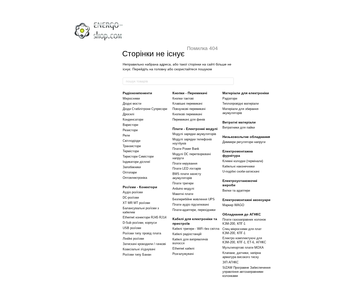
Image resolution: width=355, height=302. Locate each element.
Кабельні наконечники (238, 166)
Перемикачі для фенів (188, 119)
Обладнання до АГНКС (241, 214)
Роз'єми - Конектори (140, 187)
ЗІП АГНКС (230, 262)
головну (160, 69)
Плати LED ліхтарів (186, 168)
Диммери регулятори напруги (243, 142)
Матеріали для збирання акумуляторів (240, 111)
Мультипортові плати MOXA (243, 247)
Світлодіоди (131, 141)
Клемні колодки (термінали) (242, 161)
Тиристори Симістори (138, 156)
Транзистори (132, 146)
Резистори (130, 130)
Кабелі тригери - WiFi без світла (195, 228)
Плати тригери (182, 183)
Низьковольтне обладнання (246, 137)
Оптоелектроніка (135, 178)
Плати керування (184, 163)
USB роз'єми (132, 228)
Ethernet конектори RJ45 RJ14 (144, 217)
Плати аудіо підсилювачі (190, 204)
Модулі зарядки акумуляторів (194, 134)
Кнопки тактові (183, 98)
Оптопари (130, 172)
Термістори (131, 151)
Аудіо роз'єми (133, 192)
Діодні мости (132, 103)
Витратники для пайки (238, 127)
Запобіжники (132, 167)
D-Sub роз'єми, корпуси (140, 222)
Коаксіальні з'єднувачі (139, 249)
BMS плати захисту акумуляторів (186, 176)
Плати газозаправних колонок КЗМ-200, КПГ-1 (244, 221)
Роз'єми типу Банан (137, 254)
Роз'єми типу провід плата (142, 233)
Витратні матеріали (239, 122)
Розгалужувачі (183, 254)
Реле (126, 135)
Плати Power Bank (185, 149)
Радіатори (229, 98)
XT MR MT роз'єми (136, 203)
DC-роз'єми (131, 197)
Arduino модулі (183, 188)
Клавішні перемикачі (187, 103)
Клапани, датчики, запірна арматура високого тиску (241, 255)
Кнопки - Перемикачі (189, 93)
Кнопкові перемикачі (187, 114)
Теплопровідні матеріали (240, 103)
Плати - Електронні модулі (195, 129)
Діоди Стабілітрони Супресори (145, 109)
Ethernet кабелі (183, 248)
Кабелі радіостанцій (186, 234)
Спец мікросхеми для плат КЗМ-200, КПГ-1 (242, 231)
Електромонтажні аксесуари (246, 200)
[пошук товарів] (230, 81)
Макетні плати (182, 194)
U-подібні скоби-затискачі (240, 171)
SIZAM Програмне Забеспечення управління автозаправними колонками (246, 272)
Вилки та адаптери (236, 190)
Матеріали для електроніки (245, 93)
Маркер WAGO (233, 205)
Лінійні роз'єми (133, 238)
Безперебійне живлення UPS (193, 199)
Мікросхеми (131, 98)
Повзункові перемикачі (189, 109)
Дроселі (128, 114)
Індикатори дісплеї (136, 162)
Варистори (130, 125)
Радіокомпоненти (137, 93)
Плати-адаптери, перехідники (193, 210)
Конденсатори (133, 119)
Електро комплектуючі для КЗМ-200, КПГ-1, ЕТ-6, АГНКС (244, 240)
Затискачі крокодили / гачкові (144, 244)
